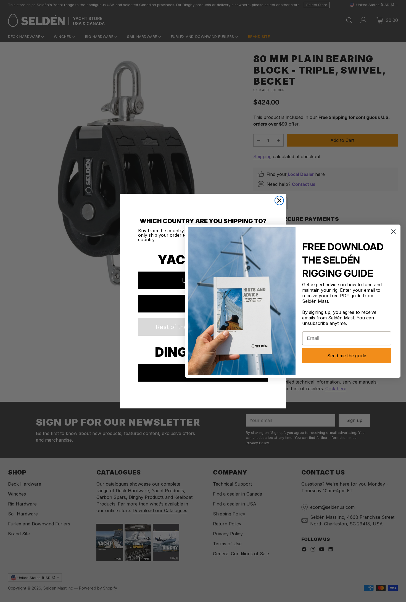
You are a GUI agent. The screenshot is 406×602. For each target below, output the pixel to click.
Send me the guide (346, 355)
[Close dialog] (279, 200)
